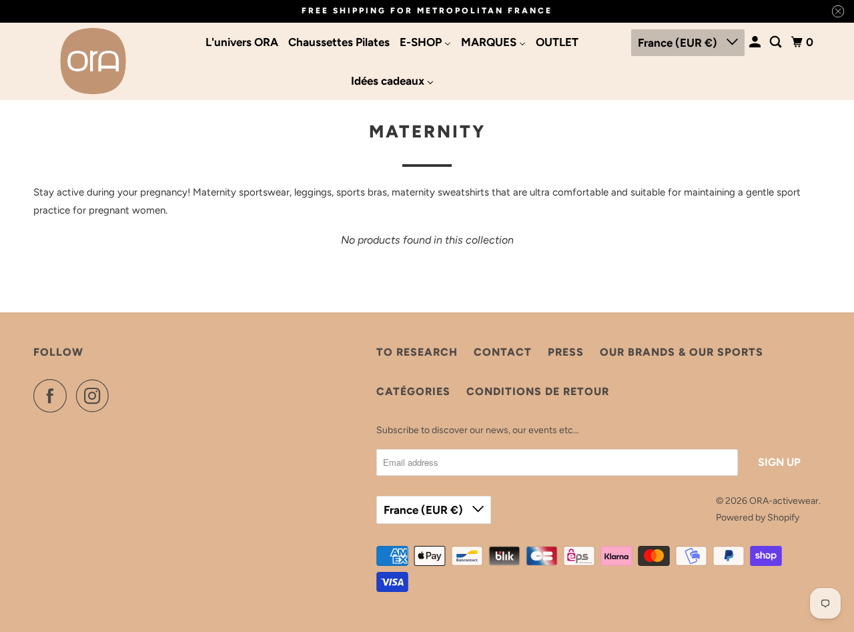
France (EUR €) (679, 42)
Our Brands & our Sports (681, 352)
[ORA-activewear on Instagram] (96, 395)
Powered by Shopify (757, 517)
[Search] (776, 42)
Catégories (413, 391)
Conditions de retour (537, 391)
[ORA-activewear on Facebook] (53, 395)
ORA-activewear (784, 501)
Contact (503, 352)
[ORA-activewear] (93, 61)
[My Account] (756, 42)
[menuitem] (241, 42)
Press (566, 352)
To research (417, 352)
